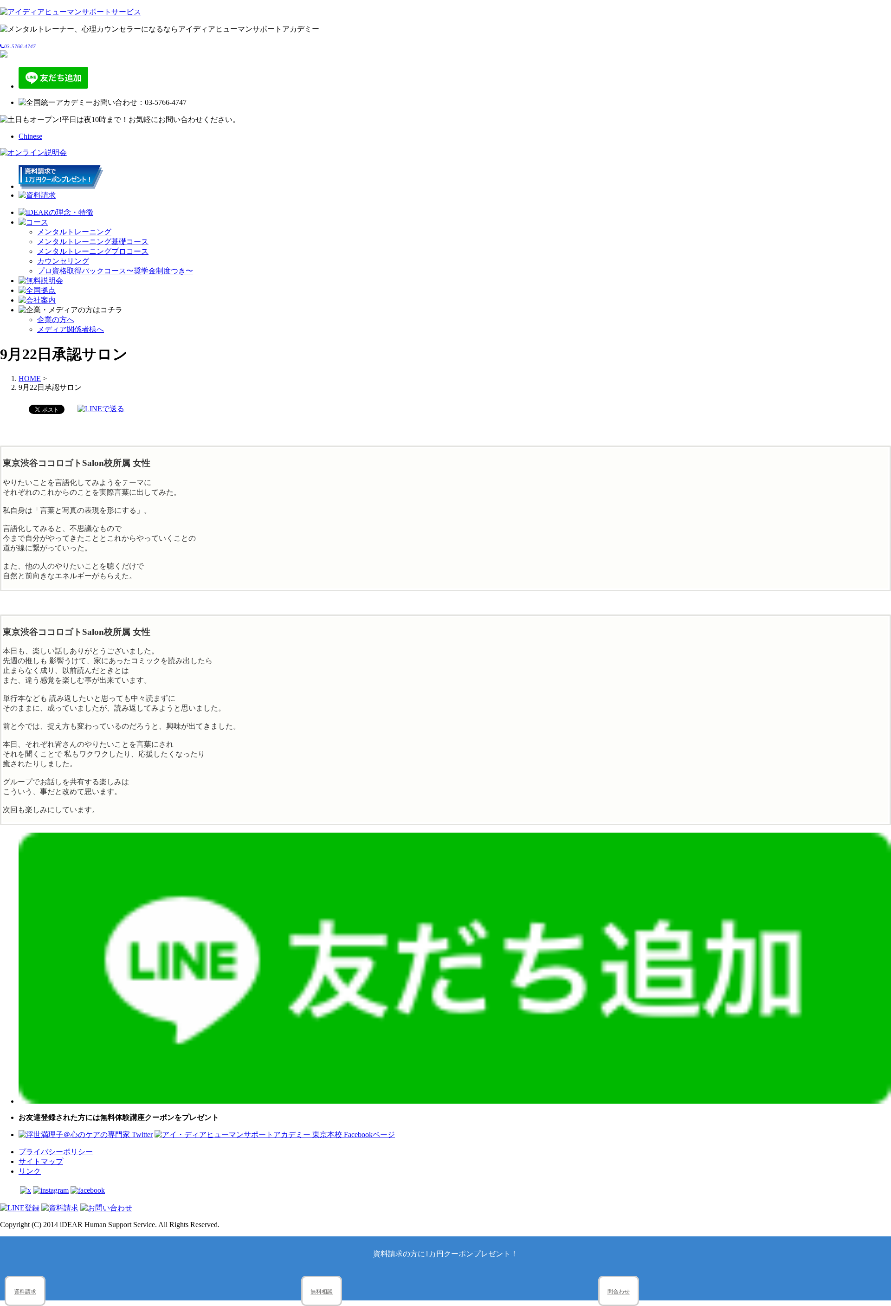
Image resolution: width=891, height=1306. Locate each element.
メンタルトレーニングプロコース (92, 251)
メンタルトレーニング (74, 232)
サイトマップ (41, 1161)
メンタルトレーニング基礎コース (92, 242)
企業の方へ (55, 319)
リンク (30, 1171)
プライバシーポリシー (56, 1152)
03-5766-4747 (20, 46)
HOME (30, 378)
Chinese (30, 136)
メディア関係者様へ (70, 329)
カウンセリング (63, 261)
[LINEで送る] (100, 409)
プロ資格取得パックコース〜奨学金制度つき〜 (115, 271)
